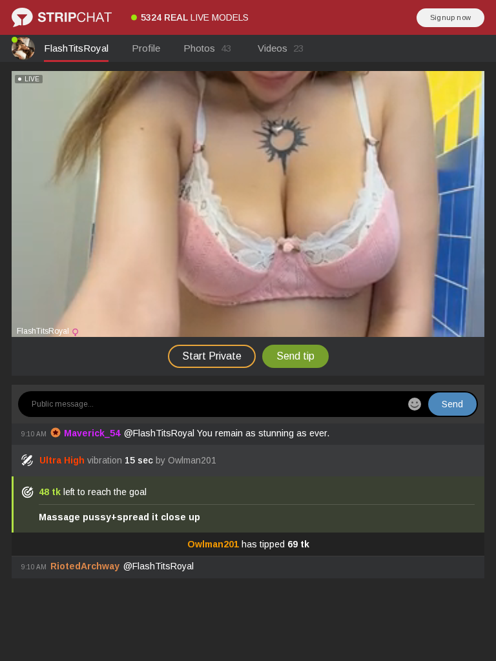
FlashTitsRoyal (76, 48)
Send (452, 404)
